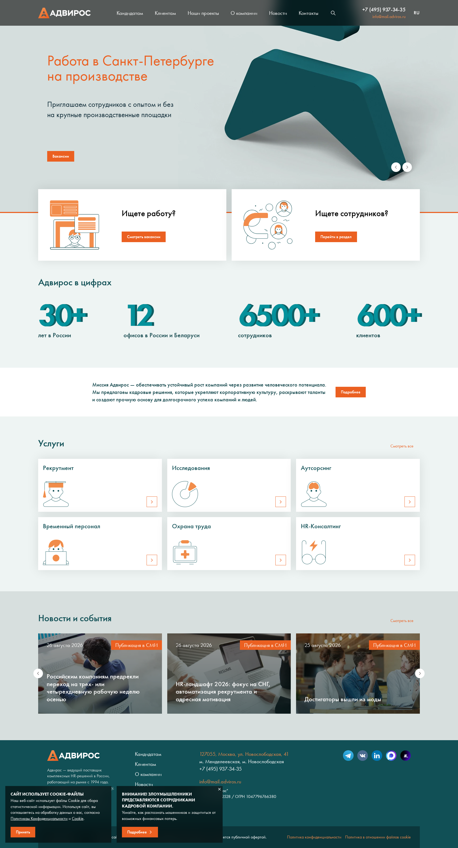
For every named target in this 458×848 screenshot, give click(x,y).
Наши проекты (203, 13)
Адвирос (64, 13)
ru (417, 13)
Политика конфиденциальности (314, 837)
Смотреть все (401, 446)
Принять (23, 831)
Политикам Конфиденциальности (39, 818)
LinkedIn (377, 755)
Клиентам (165, 13)
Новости (278, 13)
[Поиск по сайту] (333, 13)
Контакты (308, 13)
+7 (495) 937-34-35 (384, 9)
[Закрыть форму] (219, 789)
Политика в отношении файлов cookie (378, 837)
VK (362, 755)
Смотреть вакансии (143, 236)
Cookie (77, 818)
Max (391, 755)
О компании (244, 13)
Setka (405, 755)
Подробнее (350, 391)
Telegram (348, 755)
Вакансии (60, 156)
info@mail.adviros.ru (389, 16)
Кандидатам (130, 13)
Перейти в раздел (336, 236)
